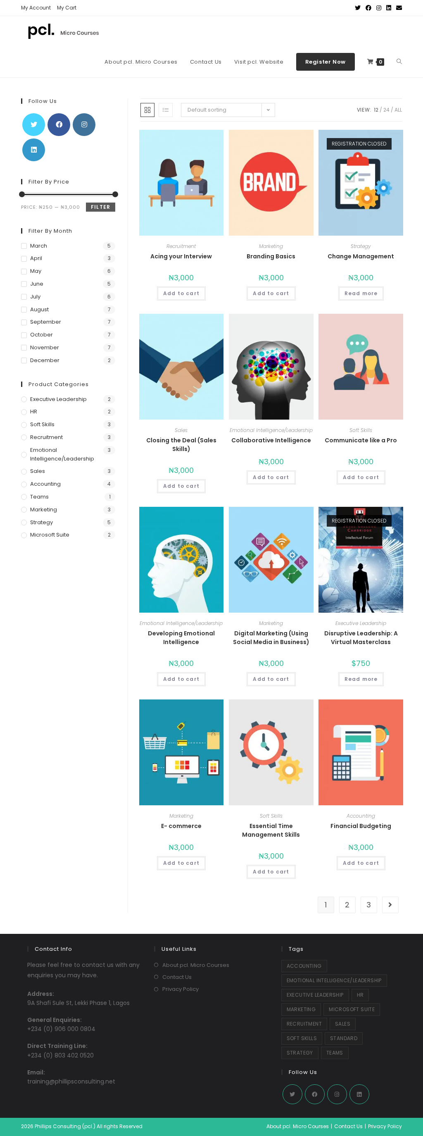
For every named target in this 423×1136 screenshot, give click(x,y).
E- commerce (181, 826)
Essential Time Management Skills (271, 830)
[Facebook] (59, 124)
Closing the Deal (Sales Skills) (181, 444)
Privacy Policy (180, 989)
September (45, 322)
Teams (39, 497)
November (44, 347)
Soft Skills (360, 430)
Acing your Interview (181, 256)
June (36, 284)
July (35, 297)
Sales (181, 430)
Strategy (361, 246)
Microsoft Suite (49, 535)
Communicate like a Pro (361, 440)
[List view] (166, 110)
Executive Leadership (360, 623)
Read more (361, 293)
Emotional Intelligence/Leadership (271, 430)
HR (33, 411)
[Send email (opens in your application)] (398, 8)
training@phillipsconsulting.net (71, 1081)
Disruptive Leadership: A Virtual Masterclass (361, 637)
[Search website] (399, 62)
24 (386, 109)
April (36, 258)
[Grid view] (147, 110)
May (35, 271)
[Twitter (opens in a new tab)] (357, 8)
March (38, 246)
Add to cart (181, 293)
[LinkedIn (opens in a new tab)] (389, 8)
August (39, 309)
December (44, 360)
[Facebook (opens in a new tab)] (368, 8)
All (398, 109)
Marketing (271, 246)
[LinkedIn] (33, 149)
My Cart (66, 7)
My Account (36, 7)
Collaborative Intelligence (271, 440)
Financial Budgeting (360, 826)
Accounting (361, 815)
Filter (100, 206)
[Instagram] (84, 124)
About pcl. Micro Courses (195, 965)
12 (376, 109)
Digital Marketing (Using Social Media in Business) (271, 637)
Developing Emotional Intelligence (181, 637)
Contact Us (177, 977)
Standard (343, 1038)
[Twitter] (33, 124)
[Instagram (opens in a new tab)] (379, 8)
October (41, 335)
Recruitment (181, 246)
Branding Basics (271, 256)
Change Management (361, 256)
